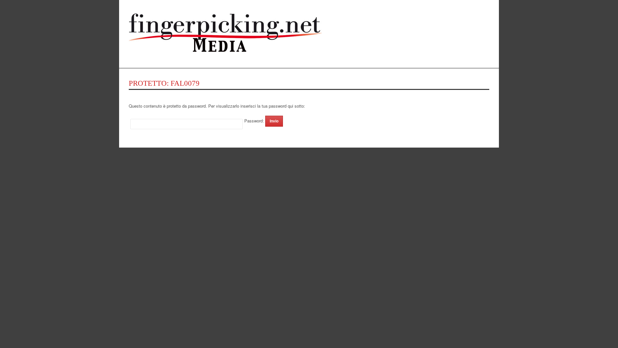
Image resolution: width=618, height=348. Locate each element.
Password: (254, 121)
